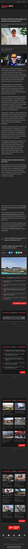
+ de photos (21, 445)
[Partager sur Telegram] (19, 253)
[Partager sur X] (7, 253)
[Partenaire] (14, 528)
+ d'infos (22, 372)
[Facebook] (17, 2)
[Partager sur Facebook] (12, 253)
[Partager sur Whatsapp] (16, 253)
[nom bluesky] (19, 2)
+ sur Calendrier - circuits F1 (19, 303)
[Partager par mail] (21, 253)
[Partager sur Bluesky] (9, 253)
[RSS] (26, 2)
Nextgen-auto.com (11, 544)
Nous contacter (14, 539)
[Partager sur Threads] (14, 253)
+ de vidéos (21, 521)
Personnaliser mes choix (14, 547)
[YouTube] (24, 2)
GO (23, 317)
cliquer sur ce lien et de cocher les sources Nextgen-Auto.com (13, 207)
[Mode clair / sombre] (2, 2)
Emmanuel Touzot (9, 49)
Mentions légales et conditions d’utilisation (14, 537)
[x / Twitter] (21, 2)
